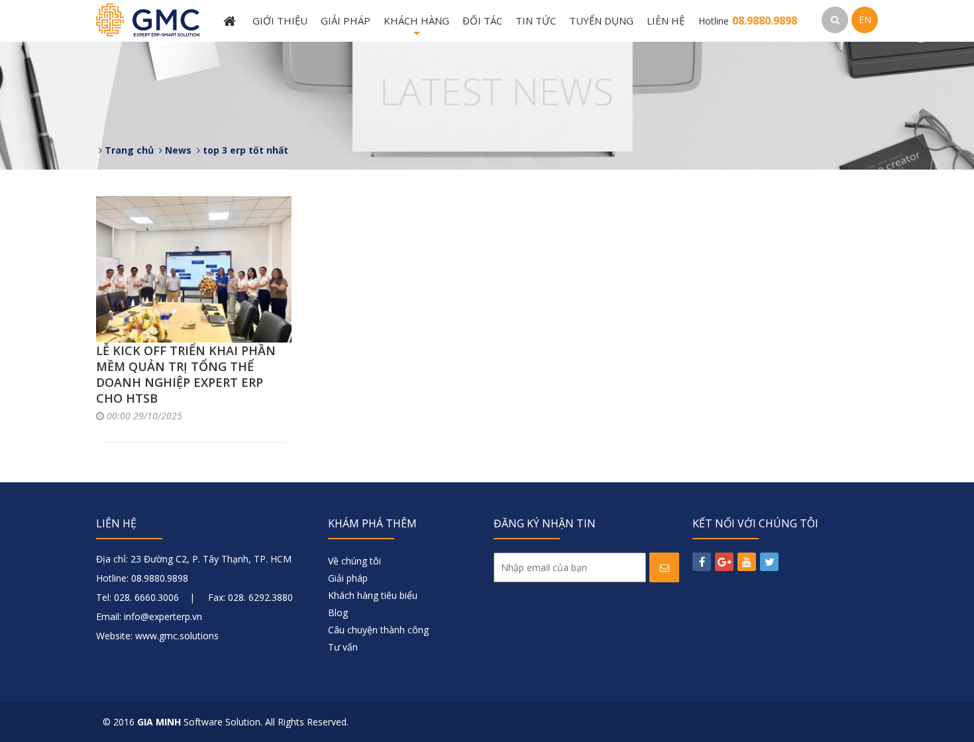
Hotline (747, 21)
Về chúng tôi (354, 561)
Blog (338, 612)
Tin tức (535, 20)
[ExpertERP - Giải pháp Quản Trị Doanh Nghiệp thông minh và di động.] (147, 19)
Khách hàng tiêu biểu (372, 595)
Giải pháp (345, 20)
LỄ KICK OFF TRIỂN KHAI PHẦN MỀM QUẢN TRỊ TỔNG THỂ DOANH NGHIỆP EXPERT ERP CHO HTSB (186, 374)
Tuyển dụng (601, 20)
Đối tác (482, 20)
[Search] (835, 20)
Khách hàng (416, 28)
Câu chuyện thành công (378, 629)
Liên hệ (665, 20)
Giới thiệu (279, 20)
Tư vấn (343, 647)
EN (865, 19)
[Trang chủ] (231, 21)
